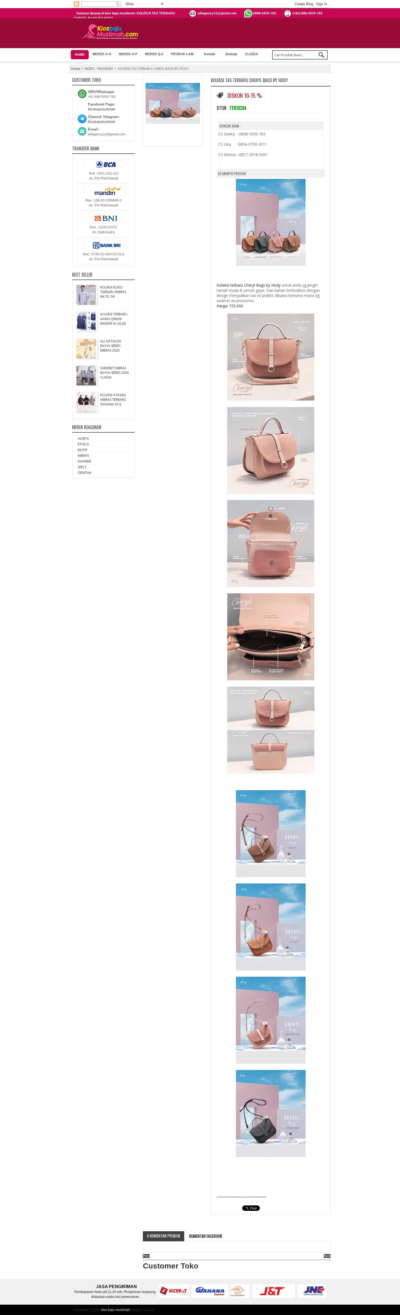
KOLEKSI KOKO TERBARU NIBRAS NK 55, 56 (113, 292)
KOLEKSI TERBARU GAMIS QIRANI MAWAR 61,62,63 (113, 319)
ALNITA (83, 438)
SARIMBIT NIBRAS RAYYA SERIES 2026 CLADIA (114, 373)
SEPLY (82, 467)
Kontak (209, 54)
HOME (80, 55)
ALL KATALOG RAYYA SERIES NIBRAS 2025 (110, 346)
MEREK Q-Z (154, 54)
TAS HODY (105, 68)
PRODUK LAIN (182, 54)
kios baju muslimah (115, 1310)
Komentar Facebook (205, 1236)
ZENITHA (84, 472)
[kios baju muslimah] (111, 32)
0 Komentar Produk (163, 1236)
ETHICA (83, 444)
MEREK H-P (128, 54)
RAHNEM (84, 461)
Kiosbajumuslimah (101, 109)
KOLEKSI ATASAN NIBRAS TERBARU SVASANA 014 (113, 400)
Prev (146, 1256)
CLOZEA (251, 54)
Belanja (231, 54)
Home (76, 68)
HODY (89, 68)
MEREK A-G (102, 54)
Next (327, 1256)
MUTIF (82, 450)
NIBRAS (83, 455)
